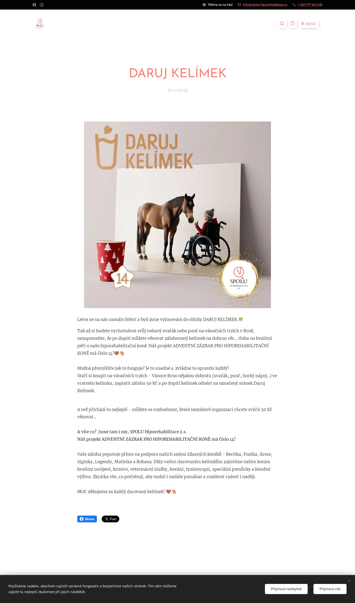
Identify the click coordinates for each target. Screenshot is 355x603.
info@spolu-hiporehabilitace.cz (265, 4)
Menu (310, 24)
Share (89, 519)
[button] (282, 23)
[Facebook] (34, 5)
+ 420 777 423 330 (310, 4)
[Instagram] (42, 5)
